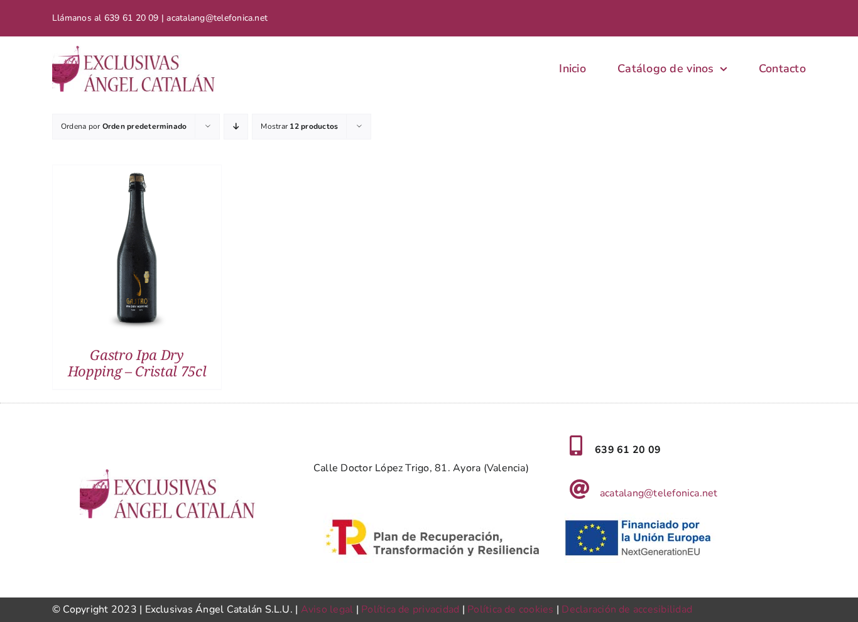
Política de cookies (510, 609)
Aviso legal (327, 609)
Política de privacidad (410, 609)
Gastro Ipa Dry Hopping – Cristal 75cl (137, 362)
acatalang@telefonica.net (659, 493)
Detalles (137, 252)
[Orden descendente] (236, 126)
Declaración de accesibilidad (627, 609)
